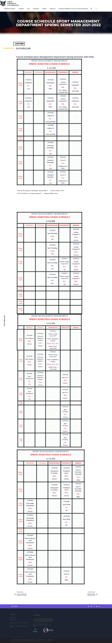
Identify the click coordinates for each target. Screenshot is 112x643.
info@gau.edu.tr (13, 617)
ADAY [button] (28, 8)
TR (96, 8)
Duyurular (23, 48)
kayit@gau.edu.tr (13, 619)
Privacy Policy (50, 639)
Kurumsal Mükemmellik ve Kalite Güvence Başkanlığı (73, 8)
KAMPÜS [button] (44, 8)
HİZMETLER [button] (52, 8)
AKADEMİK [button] (21, 8)
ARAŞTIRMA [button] (36, 8)
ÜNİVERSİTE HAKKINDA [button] (9, 8)
